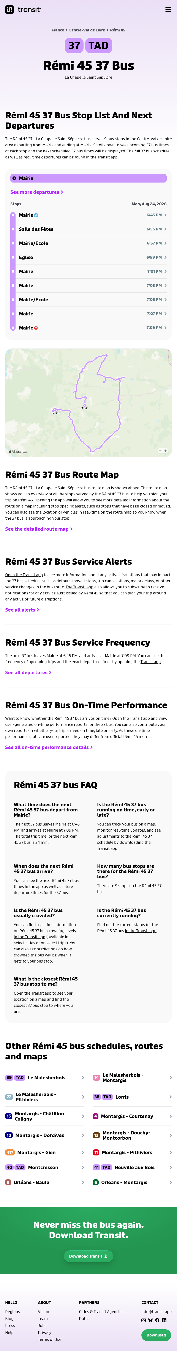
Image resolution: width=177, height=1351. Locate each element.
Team (43, 1318)
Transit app (151, 661)
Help (9, 1332)
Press (10, 1325)
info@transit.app (156, 1311)
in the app (34, 886)
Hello (11, 1302)
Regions (12, 1311)
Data (83, 1318)
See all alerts (20, 609)
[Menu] (168, 9)
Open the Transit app (24, 574)
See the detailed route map (37, 529)
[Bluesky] (150, 1320)
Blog (9, 1318)
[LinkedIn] (164, 1320)
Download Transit (85, 1256)
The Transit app (79, 586)
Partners (89, 1302)
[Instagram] (143, 1320)
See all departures (26, 672)
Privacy (44, 1332)
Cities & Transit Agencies (101, 1311)
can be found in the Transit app (90, 157)
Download (156, 1335)
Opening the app (50, 500)
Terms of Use (49, 1339)
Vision (43, 1311)
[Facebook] (157, 1320)
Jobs (42, 1325)
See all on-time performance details (47, 747)
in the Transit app (29, 936)
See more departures (34, 192)
